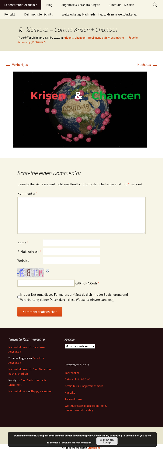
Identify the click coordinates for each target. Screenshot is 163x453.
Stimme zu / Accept (107, 441)
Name (22, 243)
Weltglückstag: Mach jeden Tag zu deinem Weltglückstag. (99, 14)
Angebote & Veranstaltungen (81, 5)
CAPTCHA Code (86, 283)
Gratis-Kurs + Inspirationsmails (84, 386)
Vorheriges (16, 64)
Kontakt (9, 14)
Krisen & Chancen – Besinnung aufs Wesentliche (93, 37)
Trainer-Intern (73, 399)
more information (81, 442)
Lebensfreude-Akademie (20, 5)
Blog (49, 5)
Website (23, 260)
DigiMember (94, 447)
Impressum (72, 373)
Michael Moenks (18, 347)
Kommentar (27, 193)
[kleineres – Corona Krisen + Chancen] (81, 109)
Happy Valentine (41, 391)
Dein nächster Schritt (38, 14)
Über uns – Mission (121, 5)
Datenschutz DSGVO (77, 379)
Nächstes (147, 64)
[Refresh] (47, 270)
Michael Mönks (17, 391)
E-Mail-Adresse (29, 251)
